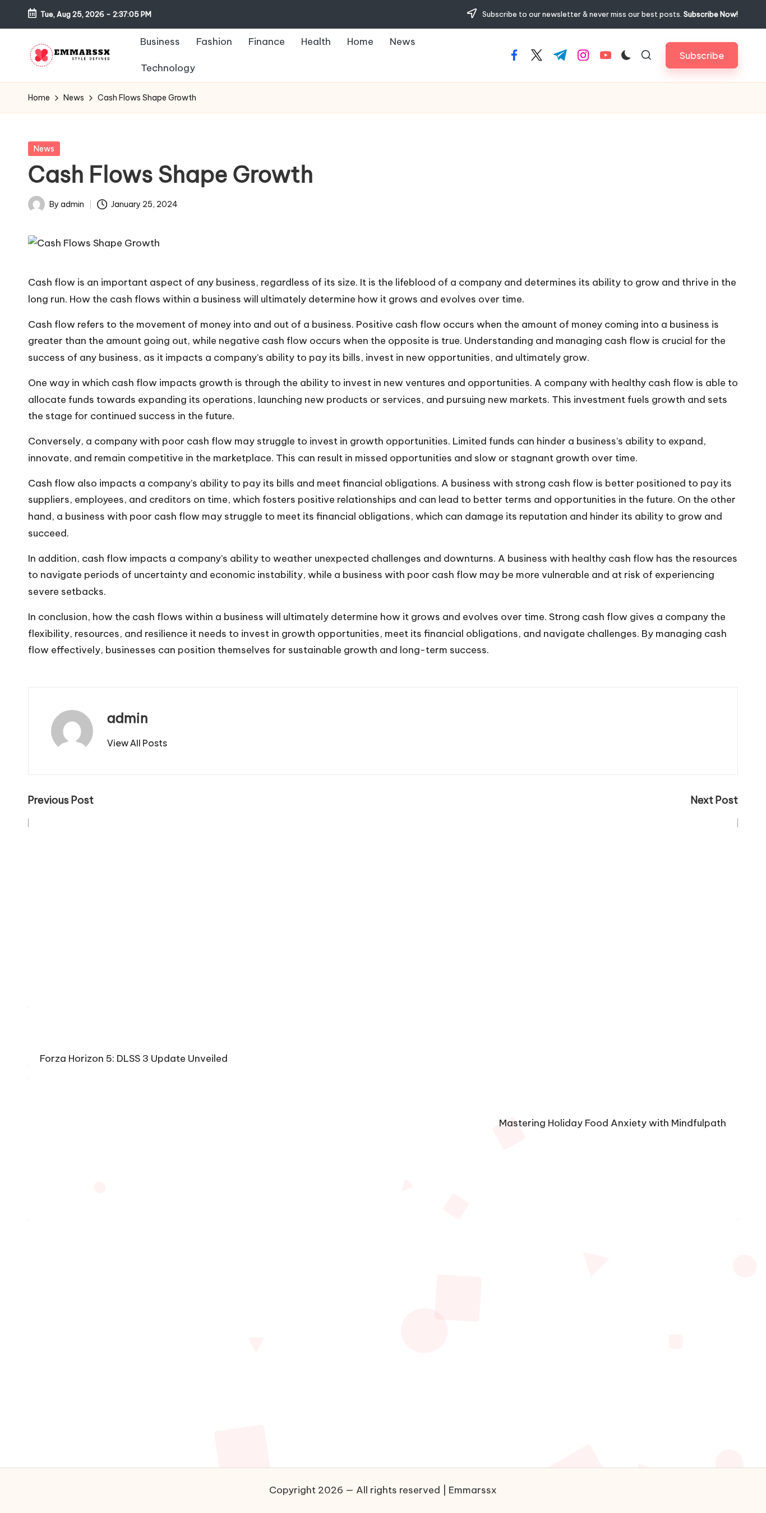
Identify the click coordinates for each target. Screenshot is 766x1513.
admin (127, 717)
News (44, 149)
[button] (702, 55)
